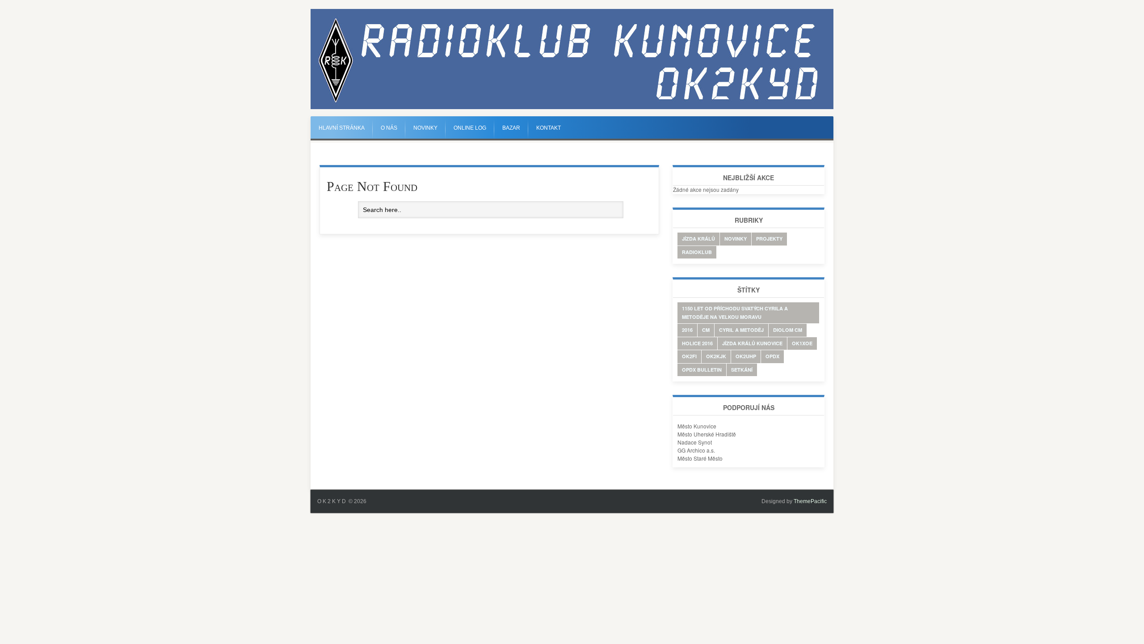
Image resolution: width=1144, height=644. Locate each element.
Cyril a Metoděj (741, 329)
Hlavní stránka (342, 128)
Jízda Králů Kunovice (752, 343)
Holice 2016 (697, 343)
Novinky (425, 128)
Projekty (769, 238)
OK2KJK (716, 356)
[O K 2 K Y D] (572, 107)
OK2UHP (746, 356)
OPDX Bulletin (702, 369)
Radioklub (697, 252)
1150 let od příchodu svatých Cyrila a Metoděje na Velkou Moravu (735, 312)
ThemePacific (810, 501)
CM (706, 329)
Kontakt (548, 128)
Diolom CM (787, 329)
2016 (687, 329)
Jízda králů (698, 238)
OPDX (772, 356)
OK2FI (689, 356)
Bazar (511, 128)
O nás (389, 128)
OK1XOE (802, 343)
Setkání (742, 369)
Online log (470, 128)
